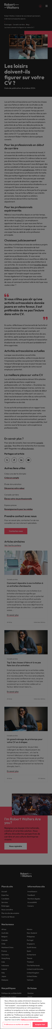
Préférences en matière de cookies (16, 1024)
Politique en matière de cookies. (32, 1020)
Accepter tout (40, 1024)
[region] (26, 1013)
